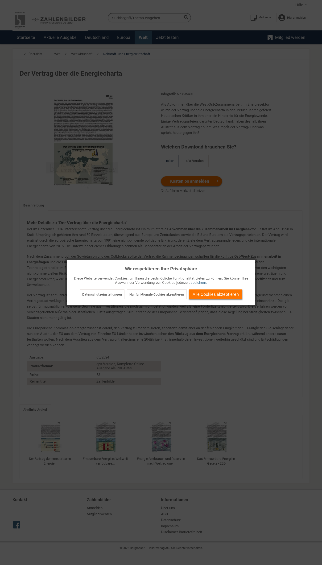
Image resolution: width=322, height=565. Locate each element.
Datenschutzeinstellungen (102, 294)
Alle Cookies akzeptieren (216, 294)
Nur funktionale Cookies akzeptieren (156, 294)
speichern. (199, 282)
